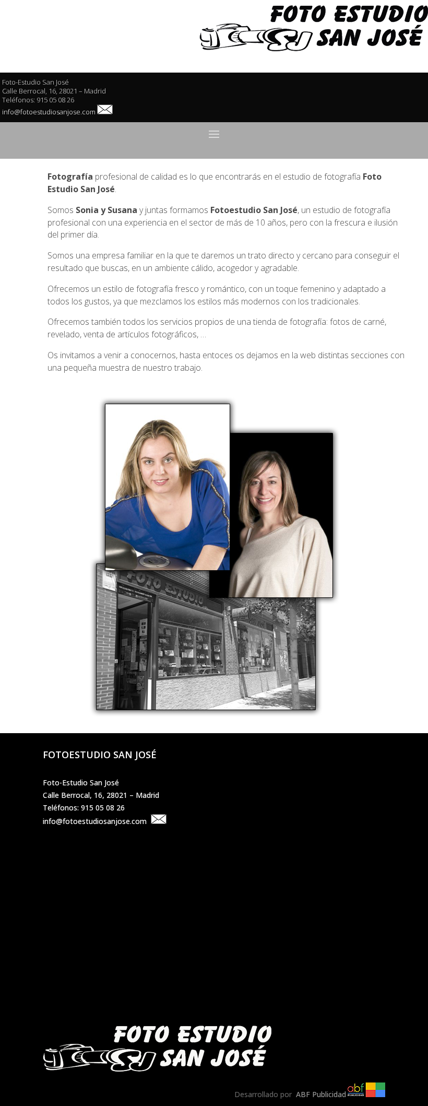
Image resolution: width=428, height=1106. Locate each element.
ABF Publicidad (320, 1094)
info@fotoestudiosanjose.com (49, 111)
